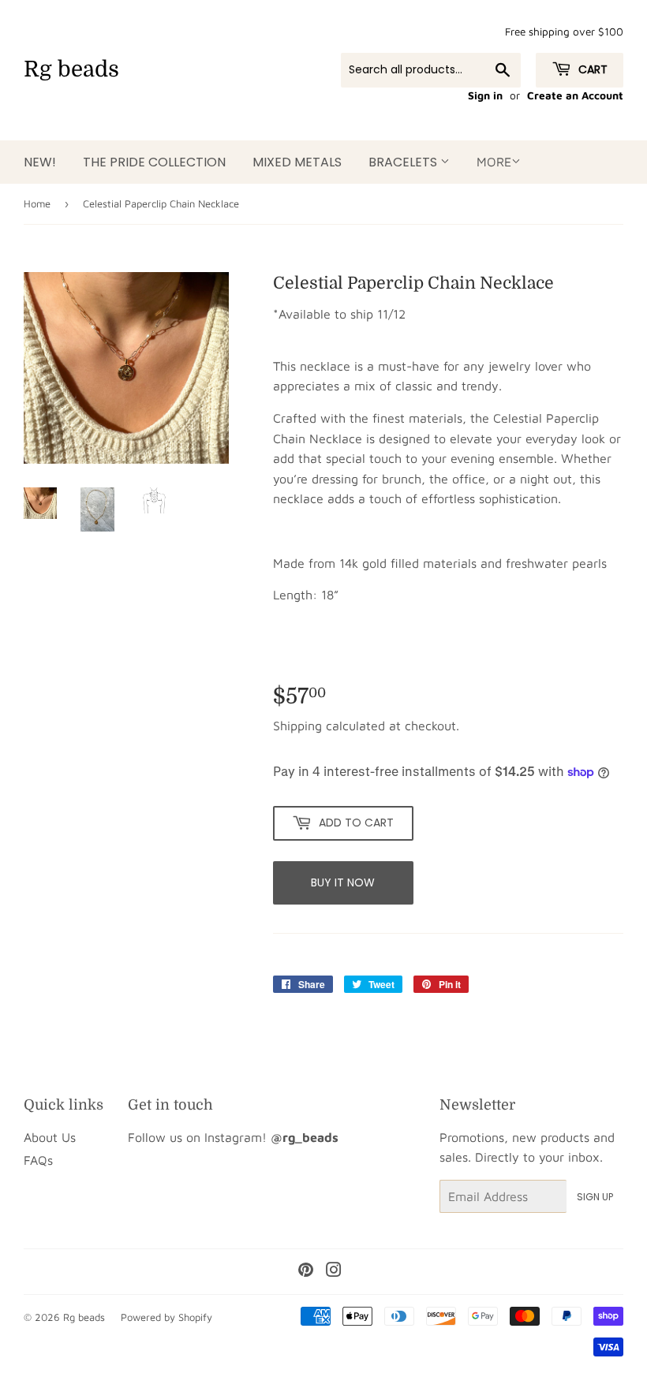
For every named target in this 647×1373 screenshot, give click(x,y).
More (494, 162)
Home (37, 203)
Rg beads (71, 69)
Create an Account (575, 95)
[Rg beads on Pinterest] (305, 1271)
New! (40, 162)
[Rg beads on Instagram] (334, 1271)
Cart (591, 69)
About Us (50, 1137)
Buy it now (343, 882)
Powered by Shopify (166, 1317)
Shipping (297, 725)
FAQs (38, 1160)
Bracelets (404, 162)
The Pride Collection (154, 162)
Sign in (485, 95)
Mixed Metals (297, 162)
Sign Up (595, 1196)
